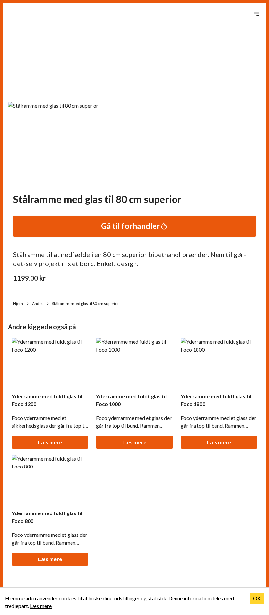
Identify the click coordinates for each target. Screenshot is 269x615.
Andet (37, 303)
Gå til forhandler (130, 226)
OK (257, 598)
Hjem (18, 303)
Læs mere (50, 442)
